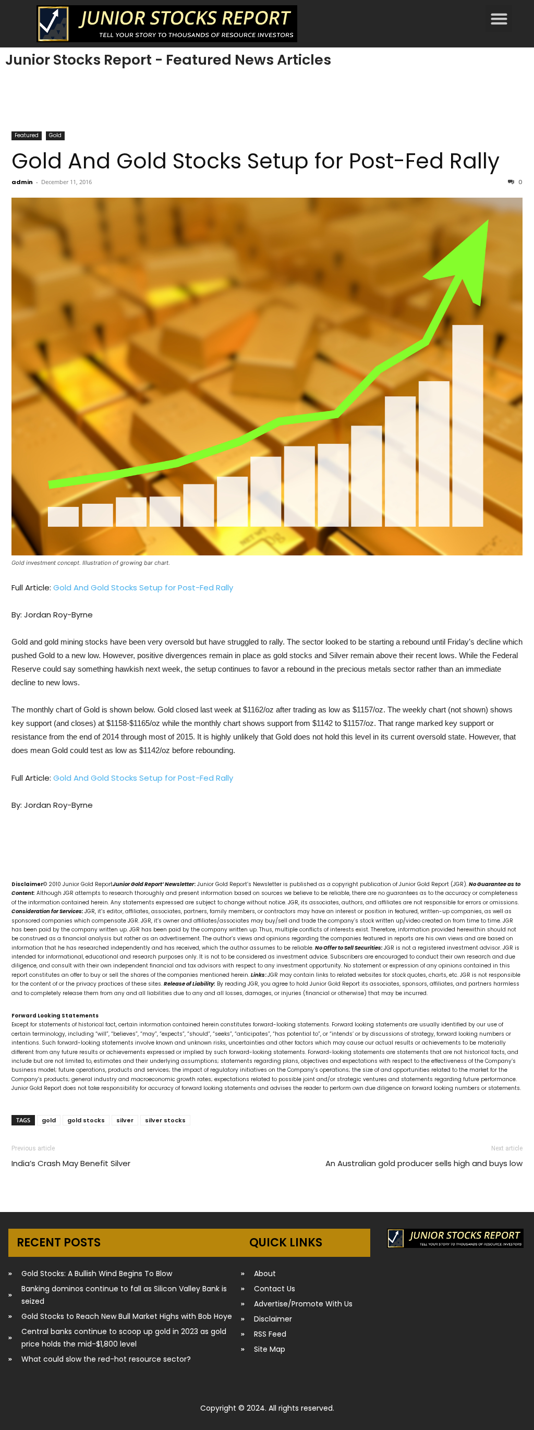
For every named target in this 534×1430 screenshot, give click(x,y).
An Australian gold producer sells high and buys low (424, 1163)
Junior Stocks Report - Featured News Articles (168, 59)
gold (49, 1120)
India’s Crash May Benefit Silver (70, 1163)
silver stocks (165, 1120)
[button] (499, 18)
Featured (27, 135)
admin (22, 182)
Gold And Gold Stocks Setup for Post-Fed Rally (255, 161)
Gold (55, 135)
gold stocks (86, 1120)
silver (125, 1120)
